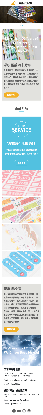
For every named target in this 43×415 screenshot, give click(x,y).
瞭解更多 (11, 95)
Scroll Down (21, 19)
